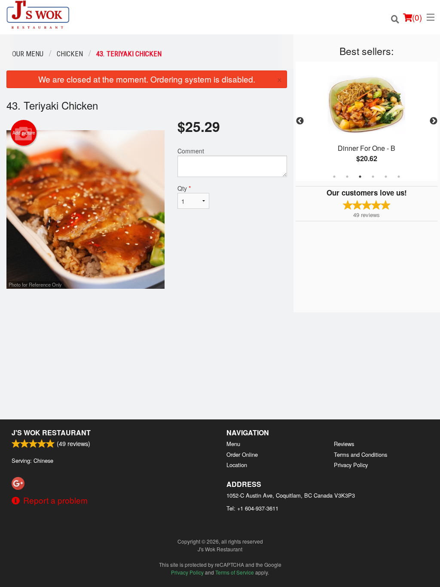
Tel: (252, 508)
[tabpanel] (367, 121)
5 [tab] (386, 176)
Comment (190, 151)
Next (433, 121)
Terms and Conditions (360, 454)
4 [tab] (373, 176)
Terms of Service (234, 572)
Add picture (23, 133)
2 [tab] (347, 176)
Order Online (242, 454)
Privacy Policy (351, 465)
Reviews (344, 444)
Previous (300, 121)
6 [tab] (398, 176)
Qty (184, 188)
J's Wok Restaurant (51, 432)
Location (236, 465)
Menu (233, 444)
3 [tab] (360, 176)
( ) (417, 17)
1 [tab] (334, 176)
